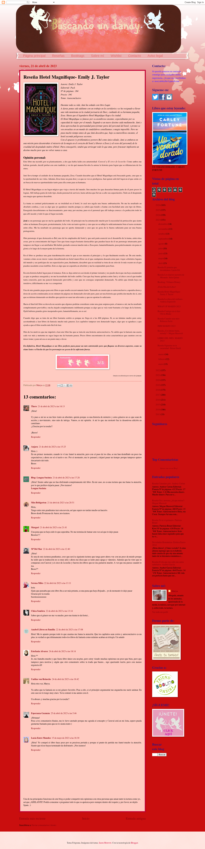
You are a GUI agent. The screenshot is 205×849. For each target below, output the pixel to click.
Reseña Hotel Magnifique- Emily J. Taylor (169, 293)
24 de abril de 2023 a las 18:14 (62, 651)
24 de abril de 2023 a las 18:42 (65, 679)
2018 (158, 389)
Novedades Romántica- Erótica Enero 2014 (168, 543)
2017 (158, 394)
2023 (158, 219)
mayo (161, 258)
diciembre (163, 223)
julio (160, 248)
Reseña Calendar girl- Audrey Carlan (168, 483)
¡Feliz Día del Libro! (167, 286)
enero (161, 364)
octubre (162, 233)
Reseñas (58, 55)
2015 (158, 404)
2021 (158, 375)
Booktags (77, 55)
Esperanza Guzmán (40, 713)
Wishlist (116, 55)
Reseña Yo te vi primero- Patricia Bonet (167, 521)
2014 (158, 409)
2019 (158, 384)
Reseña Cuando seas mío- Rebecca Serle (169, 320)
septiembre (163, 238)
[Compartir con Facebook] (68, 385)
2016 (158, 399)
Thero (34, 406)
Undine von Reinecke (41, 679)
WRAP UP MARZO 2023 (169, 306)
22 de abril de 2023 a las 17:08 (69, 629)
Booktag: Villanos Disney (169, 282)
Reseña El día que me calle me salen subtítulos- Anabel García (168, 563)
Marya (174, 591)
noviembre (163, 228)
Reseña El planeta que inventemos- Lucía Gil (169, 269)
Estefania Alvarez (39, 651)
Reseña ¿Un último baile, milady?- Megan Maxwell (170, 332)
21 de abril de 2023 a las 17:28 (66, 477)
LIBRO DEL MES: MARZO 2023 (170, 339)
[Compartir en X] (64, 385)
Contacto (134, 55)
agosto (161, 243)
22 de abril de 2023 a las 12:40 (56, 548)
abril (160, 263)
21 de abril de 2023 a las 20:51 (60, 502)
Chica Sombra (38, 611)
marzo (161, 354)
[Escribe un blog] (61, 385)
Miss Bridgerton (38, 502)
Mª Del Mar (36, 549)
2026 (158, 205)
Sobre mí (97, 55)
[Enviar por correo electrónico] (58, 385)
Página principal (34, 55)
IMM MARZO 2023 (167, 325)
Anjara (34, 446)
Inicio (85, 818)
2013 (158, 414)
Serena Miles (37, 583)
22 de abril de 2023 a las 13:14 (59, 610)
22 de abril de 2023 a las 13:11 (57, 583)
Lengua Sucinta (38, 488)
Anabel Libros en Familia (43, 629)
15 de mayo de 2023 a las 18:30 (65, 737)
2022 (158, 370)
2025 (158, 209)
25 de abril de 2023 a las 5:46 (64, 713)
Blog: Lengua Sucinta (41, 477)
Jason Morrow (105, 842)
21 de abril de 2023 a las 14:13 (51, 406)
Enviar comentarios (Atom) (44, 825)
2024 (158, 214)
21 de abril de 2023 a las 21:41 (53, 527)
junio (161, 253)
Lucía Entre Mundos (41, 737)
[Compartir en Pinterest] (71, 385)
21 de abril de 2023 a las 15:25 (52, 446)
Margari (35, 527)
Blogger (134, 842)
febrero (161, 359)
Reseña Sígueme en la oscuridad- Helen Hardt (169, 347)
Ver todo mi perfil (160, 611)
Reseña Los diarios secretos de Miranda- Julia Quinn (171, 276)
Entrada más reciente (32, 818)
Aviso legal (155, 55)
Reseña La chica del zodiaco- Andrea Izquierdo (170, 300)
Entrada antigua (136, 818)
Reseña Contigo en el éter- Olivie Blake (169, 312)
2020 (158, 380)
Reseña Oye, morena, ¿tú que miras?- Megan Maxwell (168, 502)
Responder (36, 436)
